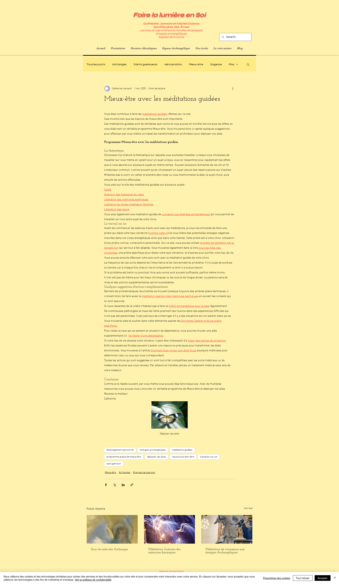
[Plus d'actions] (233, 88)
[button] (248, 64)
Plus (231, 64)
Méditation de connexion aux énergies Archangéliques (225, 551)
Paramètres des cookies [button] (276, 578)
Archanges (119, 64)
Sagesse (216, 64)
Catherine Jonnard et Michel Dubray (171, 23)
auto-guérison (113, 463)
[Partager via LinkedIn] (123, 484)
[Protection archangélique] (112, 529)
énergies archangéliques (153, 450)
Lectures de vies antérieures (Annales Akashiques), (171, 30)
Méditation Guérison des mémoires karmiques (164, 551)
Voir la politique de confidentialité (93, 579)
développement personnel (120, 450)
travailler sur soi (208, 456)
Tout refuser (303, 578)
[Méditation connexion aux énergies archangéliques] (226, 529)
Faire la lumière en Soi (169, 15)
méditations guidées (182, 450)
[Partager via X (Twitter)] (114, 484)
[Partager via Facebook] (106, 484)
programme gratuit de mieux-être (123, 456)
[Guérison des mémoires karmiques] (169, 529)
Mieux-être (196, 64)
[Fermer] (335, 578)
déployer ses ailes (156, 456)
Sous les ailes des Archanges (109, 549)
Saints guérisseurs (145, 64)
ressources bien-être (183, 456)
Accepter (323, 578)
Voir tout (248, 508)
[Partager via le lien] (131, 484)
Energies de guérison (144, 472)
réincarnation (173, 64)
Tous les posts (96, 64)
